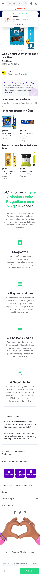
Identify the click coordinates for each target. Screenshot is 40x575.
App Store (9, 475)
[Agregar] (15, 116)
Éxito (10, 71)
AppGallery (31, 475)
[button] (20, 8)
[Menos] (4, 571)
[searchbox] (17, 3)
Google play (20, 475)
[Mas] (16, 571)
